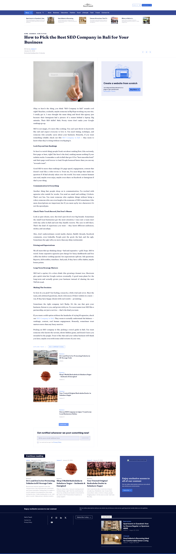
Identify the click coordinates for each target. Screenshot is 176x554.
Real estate (127, 521)
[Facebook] (142, 52)
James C (33, 49)
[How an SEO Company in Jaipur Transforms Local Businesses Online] (45, 413)
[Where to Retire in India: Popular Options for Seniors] (146, 20)
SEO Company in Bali (56, 347)
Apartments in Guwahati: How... (35, 18)
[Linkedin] (61, 518)
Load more (63, 424)
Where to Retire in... (128, 18)
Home (26, 33)
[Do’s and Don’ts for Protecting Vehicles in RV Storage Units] (45, 357)
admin (61, 361)
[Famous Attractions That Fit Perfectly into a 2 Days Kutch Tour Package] (114, 20)
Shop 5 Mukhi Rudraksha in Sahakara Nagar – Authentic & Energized (75, 375)
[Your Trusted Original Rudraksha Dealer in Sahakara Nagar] (45, 395)
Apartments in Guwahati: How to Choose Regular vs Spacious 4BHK (136, 526)
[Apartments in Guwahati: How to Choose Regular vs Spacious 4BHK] (50, 20)
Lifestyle (126, 536)
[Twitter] (150, 52)
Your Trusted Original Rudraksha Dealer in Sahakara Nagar (97, 483)
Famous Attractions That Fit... (99, 18)
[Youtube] (52, 522)
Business (32, 33)
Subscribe (85, 438)
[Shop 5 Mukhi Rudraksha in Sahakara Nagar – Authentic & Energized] (45, 376)
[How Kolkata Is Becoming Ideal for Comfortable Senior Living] (82, 20)
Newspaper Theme (109, 91)
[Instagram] (146, 52)
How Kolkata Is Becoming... (66, 18)
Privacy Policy (57, 442)
